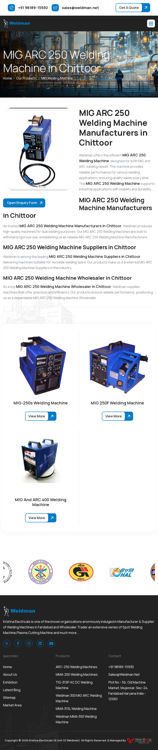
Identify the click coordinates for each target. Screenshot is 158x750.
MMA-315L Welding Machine (76, 708)
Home (7, 667)
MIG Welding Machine (57, 78)
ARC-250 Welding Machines (76, 667)
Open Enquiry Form (22, 202)
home (7, 78)
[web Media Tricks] (140, 740)
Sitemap (9, 697)
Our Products (26, 78)
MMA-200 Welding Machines (77, 674)
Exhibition (10, 682)
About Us (10, 674)
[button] (151, 23)
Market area (12, 705)
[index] (16, 23)
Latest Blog (11, 690)
